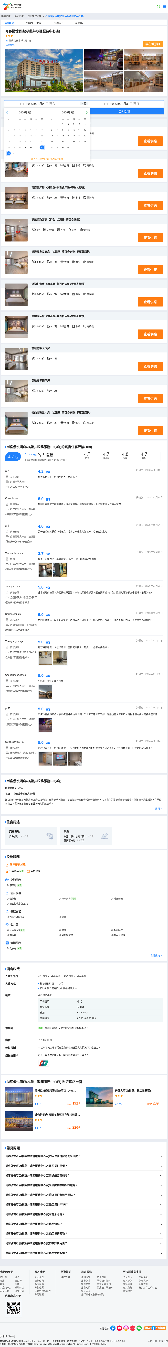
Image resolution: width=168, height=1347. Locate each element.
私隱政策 (39, 1294)
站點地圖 (152, 1341)
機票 (17, 1277)
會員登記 (127, 1280)
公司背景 (39, 1277)
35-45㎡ (39, 422)
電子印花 (85, 1290)
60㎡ (37, 229)
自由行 (18, 1280)
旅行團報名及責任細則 (92, 1294)
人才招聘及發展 (43, 1290)
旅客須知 (85, 1277)
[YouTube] (119, 1328)
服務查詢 (143, 1284)
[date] (44, 103)
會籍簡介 (127, 1284)
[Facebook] (113, 1328)
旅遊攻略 (65, 1277)
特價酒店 (5, 16)
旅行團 (3, 1277)
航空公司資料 (104, 1280)
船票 (17, 1284)
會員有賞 (127, 1287)
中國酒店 (19, 16)
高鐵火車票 (5, 1287)
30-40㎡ (39, 165)
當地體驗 (19, 1287)
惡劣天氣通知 (104, 1284)
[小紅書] (132, 1328)
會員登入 (127, 1277)
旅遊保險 (85, 1280)
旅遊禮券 (85, 1284)
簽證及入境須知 (105, 1287)
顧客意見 (143, 1280)
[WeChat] (139, 1328)
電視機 (90, 165)
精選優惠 (127, 1290)
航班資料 (101, 1277)
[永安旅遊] (12, 6)
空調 (66, 165)
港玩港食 (4, 1290)
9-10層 (53, 165)
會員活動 (143, 1277)
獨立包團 (19, 1290)
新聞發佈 (39, 1284)
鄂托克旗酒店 (34, 16)
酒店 (2, 1280)
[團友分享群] (155, 1328)
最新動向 (39, 1280)
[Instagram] (126, 1328)
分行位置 (39, 1287)
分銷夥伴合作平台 (148, 1287)
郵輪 (2, 1284)
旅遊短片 (85, 1287)
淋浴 (77, 165)
